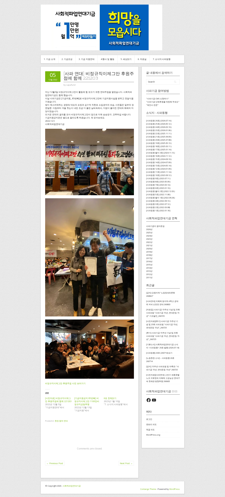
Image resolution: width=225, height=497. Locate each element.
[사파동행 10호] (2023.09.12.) (158, 175)
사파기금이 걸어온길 (155, 226)
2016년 (149, 261)
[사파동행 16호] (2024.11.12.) (158, 156)
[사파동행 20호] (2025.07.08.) (158, 140)
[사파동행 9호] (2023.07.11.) (158, 178)
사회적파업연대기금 (72, 485)
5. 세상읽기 (126, 59)
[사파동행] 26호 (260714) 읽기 (159, 352)
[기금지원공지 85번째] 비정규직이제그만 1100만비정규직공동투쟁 (86, 401)
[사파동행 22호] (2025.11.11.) (158, 133)
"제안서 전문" (152, 105)
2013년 (149, 271)
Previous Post (55, 463)
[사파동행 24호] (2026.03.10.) (158, 127)
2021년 (149, 245)
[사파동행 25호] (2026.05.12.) (158, 123)
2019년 (149, 251)
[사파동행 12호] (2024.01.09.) (158, 168)
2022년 (149, 242)
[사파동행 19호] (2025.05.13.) (158, 143)
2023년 (149, 239)
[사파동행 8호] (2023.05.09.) (158, 181)
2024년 (149, 235)
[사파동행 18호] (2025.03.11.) (158, 146)
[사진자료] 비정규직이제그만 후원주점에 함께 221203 (58, 400)
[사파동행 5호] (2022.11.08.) (158, 194)
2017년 (149, 258)
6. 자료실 (142, 59)
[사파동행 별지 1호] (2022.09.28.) (160, 197)
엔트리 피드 (151, 424)
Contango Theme (148, 489)
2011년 (149, 277)
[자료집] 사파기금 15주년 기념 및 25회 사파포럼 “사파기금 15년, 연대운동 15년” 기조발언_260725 (163, 312)
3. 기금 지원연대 (86, 59)
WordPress (174, 489)
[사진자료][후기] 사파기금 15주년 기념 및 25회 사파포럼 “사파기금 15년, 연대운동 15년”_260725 (162, 324)
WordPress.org (153, 434)
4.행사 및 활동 (107, 59)
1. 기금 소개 (49, 59)
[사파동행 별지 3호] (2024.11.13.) (160, 152)
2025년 (149, 232)
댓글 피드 (150, 429)
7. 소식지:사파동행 (162, 59)
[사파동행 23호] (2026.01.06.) (158, 130)
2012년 (149, 274)
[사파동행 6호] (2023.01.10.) (158, 188)
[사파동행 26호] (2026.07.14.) (158, 120)
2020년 (149, 248)
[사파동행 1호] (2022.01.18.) (158, 210)
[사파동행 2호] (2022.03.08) (158, 207)
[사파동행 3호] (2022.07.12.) (158, 204)
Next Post (126, 463)
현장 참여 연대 (61, 420)
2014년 (149, 267)
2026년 (149, 229)
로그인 (149, 419)
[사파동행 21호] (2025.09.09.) (158, 136)
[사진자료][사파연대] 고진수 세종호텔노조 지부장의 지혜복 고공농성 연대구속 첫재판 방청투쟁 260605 (163, 378)
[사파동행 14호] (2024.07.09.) (158, 162)
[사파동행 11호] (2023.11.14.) (158, 172)
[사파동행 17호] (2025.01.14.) (158, 149)
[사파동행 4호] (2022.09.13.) (158, 201)
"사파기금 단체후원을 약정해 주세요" (162, 101)
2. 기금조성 (67, 59)
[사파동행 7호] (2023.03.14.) (158, 184)
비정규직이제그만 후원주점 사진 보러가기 (65, 383)
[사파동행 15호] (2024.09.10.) (158, 159)
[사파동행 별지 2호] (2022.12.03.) (160, 191)
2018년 (149, 255)
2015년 (149, 264)
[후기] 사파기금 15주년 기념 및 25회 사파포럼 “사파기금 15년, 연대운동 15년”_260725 (162, 336)
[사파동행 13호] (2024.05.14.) (158, 165)
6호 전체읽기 (110, 398)
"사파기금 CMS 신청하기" (157, 98)
